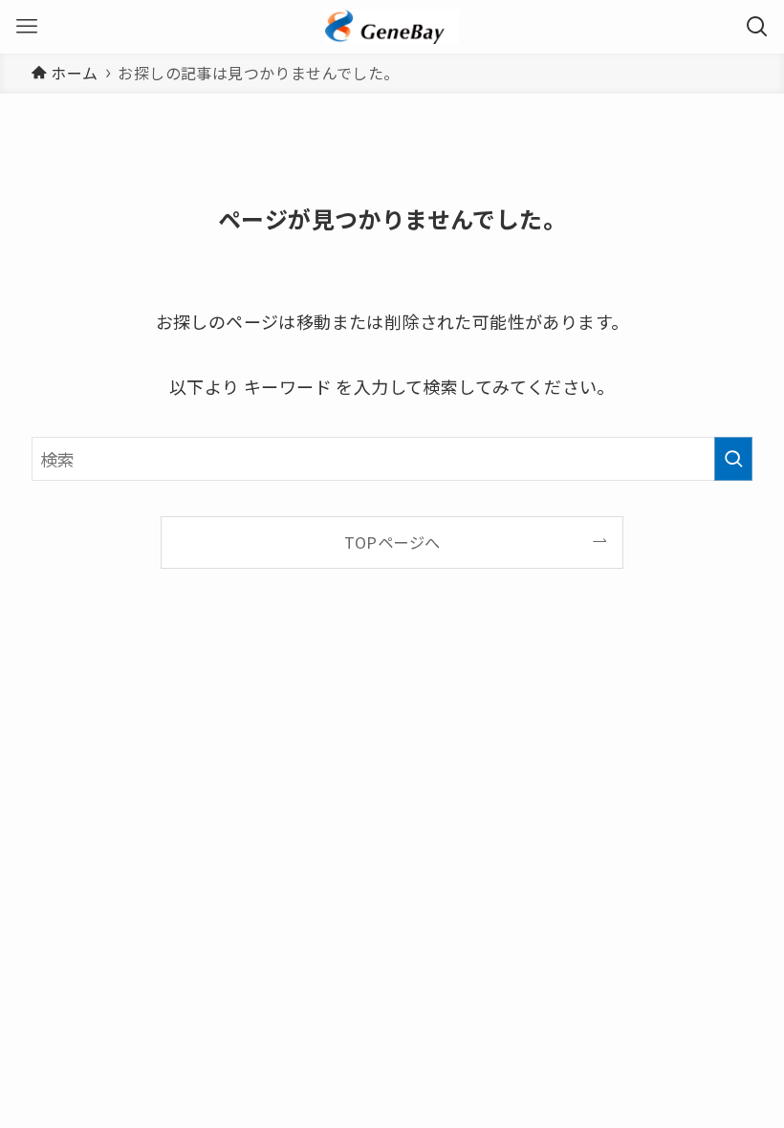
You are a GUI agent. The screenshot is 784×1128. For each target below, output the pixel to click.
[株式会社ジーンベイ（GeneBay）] (391, 27)
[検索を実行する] (733, 459)
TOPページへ (392, 542)
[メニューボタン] (27, 27)
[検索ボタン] (757, 27)
